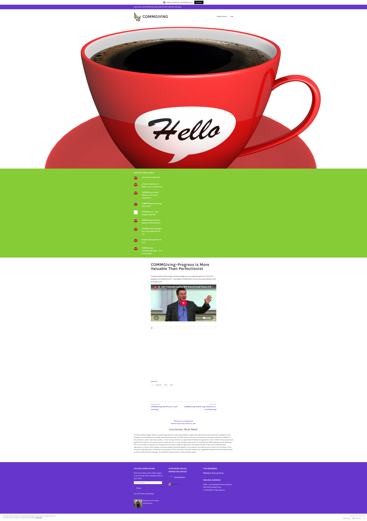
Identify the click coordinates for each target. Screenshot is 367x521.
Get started (199, 2)
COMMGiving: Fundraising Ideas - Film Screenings (152, 251)
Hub (232, 16)
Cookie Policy (38, 517)
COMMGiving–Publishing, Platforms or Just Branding (200, 407)
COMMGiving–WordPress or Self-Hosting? (164, 407)
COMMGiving (155, 16)
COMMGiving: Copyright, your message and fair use (152, 231)
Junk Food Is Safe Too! (151, 177)
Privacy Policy (222, 16)
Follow (138, 488)
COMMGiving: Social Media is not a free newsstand (150, 195)
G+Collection (179, 477)
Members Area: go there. (213, 473)
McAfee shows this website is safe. (183, 423)
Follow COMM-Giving (144, 468)
